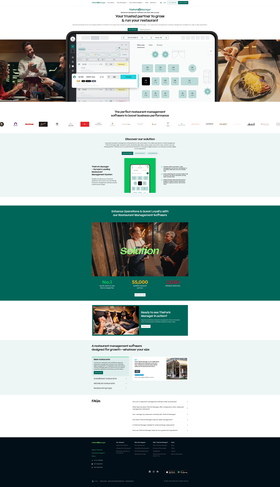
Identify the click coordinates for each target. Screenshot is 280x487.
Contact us (145, 326)
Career (173, 451)
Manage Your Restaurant (123, 448)
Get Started (172, 2)
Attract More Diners (122, 445)
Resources (153, 2)
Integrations (156, 451)
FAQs (172, 448)
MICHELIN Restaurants (141, 451)
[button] (126, 379)
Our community (140, 153)
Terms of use (103, 481)
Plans (146, 2)
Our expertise (152, 153)
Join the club (140, 295)
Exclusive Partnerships (159, 448)
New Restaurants (140, 445)
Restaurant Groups (140, 454)
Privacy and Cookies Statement (116, 481)
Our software (127, 153)
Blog (172, 445)
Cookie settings (129, 481)
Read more (98, 372)
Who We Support (121, 2)
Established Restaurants (142, 448)
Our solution (110, 2)
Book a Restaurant (176, 454)
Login (164, 2)
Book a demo (183, 2)
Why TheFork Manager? (135, 2)
